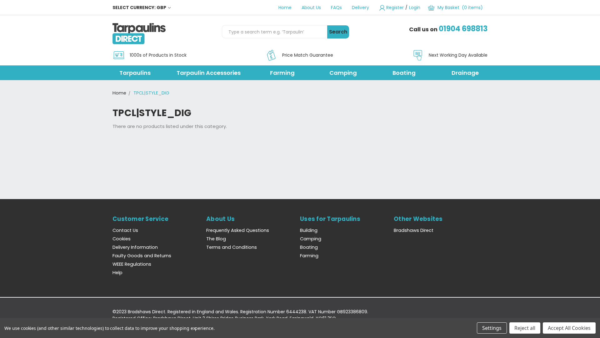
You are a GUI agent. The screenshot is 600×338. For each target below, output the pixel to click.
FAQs (336, 7)
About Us (311, 7)
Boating (404, 73)
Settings (492, 328)
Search (338, 31)
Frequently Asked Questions (237, 230)
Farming (282, 73)
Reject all (524, 328)
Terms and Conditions (231, 247)
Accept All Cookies (569, 328)
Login (414, 7)
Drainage (465, 73)
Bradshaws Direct (413, 230)
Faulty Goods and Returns (141, 256)
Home (285, 7)
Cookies (121, 239)
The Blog (216, 239)
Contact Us (125, 230)
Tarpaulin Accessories (209, 73)
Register (395, 7)
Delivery (360, 7)
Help (117, 272)
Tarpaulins (135, 73)
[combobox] (274, 31)
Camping (343, 73)
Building (309, 230)
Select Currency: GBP (139, 7)
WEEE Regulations (131, 264)
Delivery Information (135, 247)
